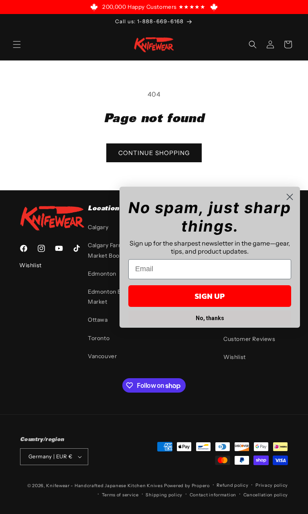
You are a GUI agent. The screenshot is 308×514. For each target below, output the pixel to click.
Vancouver (102, 356)
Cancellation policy (265, 495)
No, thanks (210, 318)
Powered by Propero (187, 485)
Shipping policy (164, 495)
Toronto (98, 338)
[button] (17, 44)
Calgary (98, 227)
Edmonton (102, 273)
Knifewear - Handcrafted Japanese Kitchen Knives (104, 485)
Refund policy (232, 485)
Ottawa (98, 319)
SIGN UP (210, 296)
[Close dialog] (290, 197)
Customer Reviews (249, 339)
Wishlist (234, 357)
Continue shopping (154, 153)
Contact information (213, 495)
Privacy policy (271, 485)
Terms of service (120, 495)
